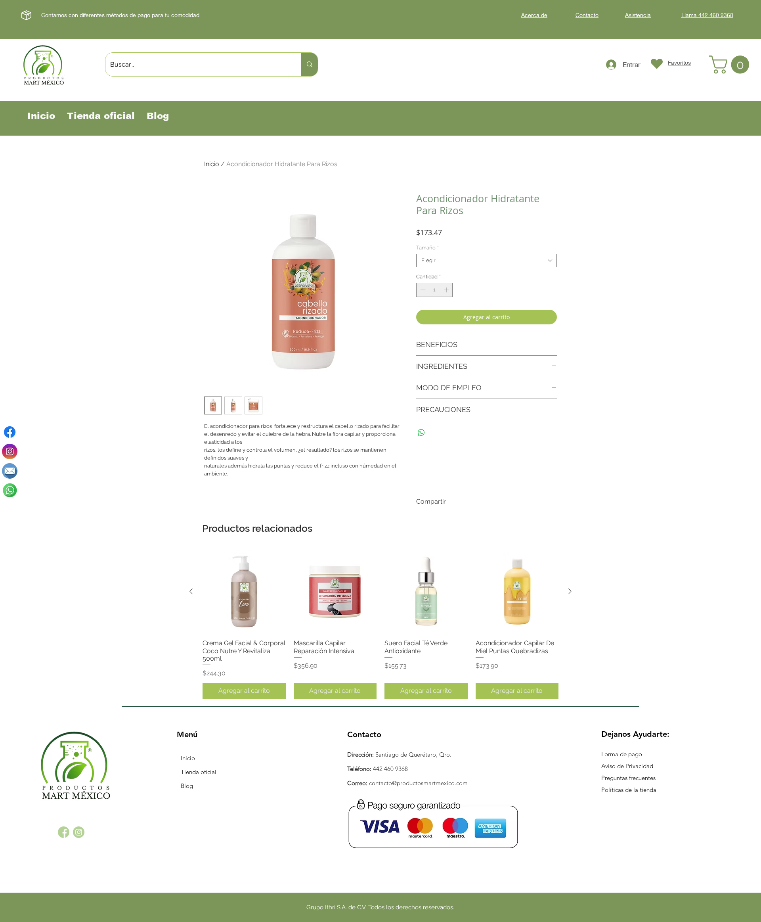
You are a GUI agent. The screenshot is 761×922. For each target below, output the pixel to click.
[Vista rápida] (244, 591)
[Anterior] (191, 591)
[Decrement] (422, 290)
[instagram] (9, 451)
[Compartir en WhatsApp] (421, 432)
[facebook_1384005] (63, 832)
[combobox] (486, 260)
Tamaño (427, 248)
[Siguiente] (570, 591)
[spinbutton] (434, 290)
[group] (380, 624)
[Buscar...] (309, 64)
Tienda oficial (198, 772)
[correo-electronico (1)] (9, 471)
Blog (187, 786)
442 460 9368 (390, 768)
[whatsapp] (9, 490)
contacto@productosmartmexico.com (418, 783)
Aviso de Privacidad (627, 766)
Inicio (211, 164)
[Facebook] (9, 432)
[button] (731, 65)
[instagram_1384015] (78, 832)
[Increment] (447, 290)
